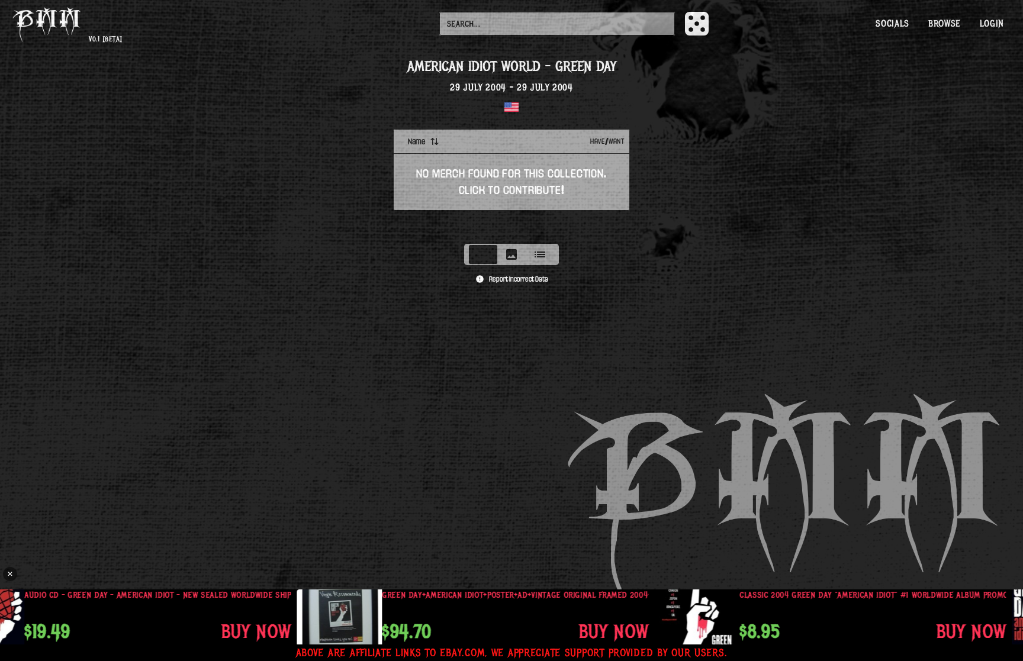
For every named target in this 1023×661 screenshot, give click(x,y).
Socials (892, 24)
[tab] (483, 254)
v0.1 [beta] (105, 39)
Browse (944, 24)
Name (416, 141)
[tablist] (511, 254)
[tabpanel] (511, 183)
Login (992, 24)
